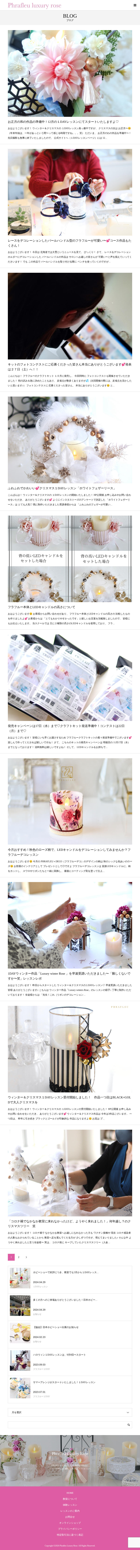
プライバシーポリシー (70, 1529)
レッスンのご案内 (70, 1511)
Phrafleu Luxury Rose (70, 1453)
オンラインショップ (70, 1523)
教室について (70, 1499)
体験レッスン (70, 1505)
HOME (70, 1493)
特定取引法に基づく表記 (70, 1535)
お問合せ (70, 1517)
